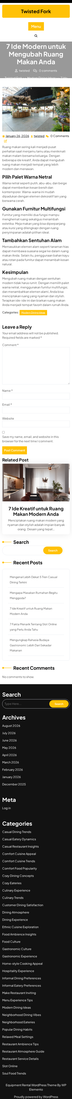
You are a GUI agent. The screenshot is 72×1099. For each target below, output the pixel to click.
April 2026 (9, 755)
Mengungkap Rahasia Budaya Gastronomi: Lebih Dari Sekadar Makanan (31, 645)
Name (7, 390)
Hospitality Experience (18, 971)
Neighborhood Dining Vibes (21, 1015)
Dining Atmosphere (15, 912)
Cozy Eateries (11, 883)
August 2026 (11, 726)
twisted (39, 136)
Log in (6, 808)
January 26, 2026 (18, 136)
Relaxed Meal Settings (17, 1037)
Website (8, 418)
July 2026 (9, 733)
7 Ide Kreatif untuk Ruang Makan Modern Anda (36, 511)
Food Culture (11, 941)
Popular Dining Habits (17, 1029)
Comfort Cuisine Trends (18, 861)
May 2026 (9, 748)
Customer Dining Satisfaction (22, 905)
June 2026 (9, 740)
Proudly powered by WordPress (36, 1097)
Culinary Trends (12, 898)
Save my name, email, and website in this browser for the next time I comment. (30, 439)
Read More (34, 482)
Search (21, 542)
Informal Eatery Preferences (21, 985)
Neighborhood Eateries (18, 1022)
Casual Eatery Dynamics (19, 839)
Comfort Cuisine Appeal (19, 854)
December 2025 (14, 784)
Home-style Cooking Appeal (22, 963)
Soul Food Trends (14, 1073)
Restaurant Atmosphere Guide (23, 1051)
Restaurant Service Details (20, 1059)
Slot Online (10, 1066)
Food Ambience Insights (19, 934)
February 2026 (12, 769)
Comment (10, 345)
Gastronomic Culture (16, 949)
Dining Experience (15, 920)
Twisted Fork (36, 11)
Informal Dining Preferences (21, 978)
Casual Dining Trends (16, 832)
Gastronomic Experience (19, 956)
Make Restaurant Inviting (19, 993)
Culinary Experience (16, 890)
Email (7, 404)
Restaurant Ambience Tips (20, 1044)
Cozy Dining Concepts (18, 876)
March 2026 (10, 762)
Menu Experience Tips (17, 1000)
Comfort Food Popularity (19, 868)
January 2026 (11, 777)
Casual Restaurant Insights (20, 846)
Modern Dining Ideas (41, 78)
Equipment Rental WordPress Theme (31, 1085)
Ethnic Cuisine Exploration (20, 927)
